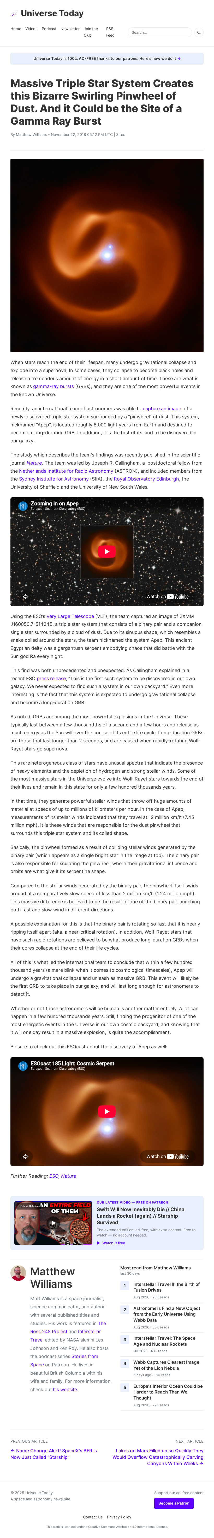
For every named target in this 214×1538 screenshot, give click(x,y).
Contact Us (93, 1517)
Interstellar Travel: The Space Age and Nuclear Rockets (164, 1341)
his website (65, 1389)
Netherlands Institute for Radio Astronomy (66, 471)
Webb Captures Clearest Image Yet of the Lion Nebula (166, 1365)
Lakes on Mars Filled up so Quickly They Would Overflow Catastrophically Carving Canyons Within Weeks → (158, 1457)
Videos (31, 28)
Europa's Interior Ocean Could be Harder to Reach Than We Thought (168, 1392)
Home (15, 28)
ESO (53, 1176)
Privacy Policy (119, 1517)
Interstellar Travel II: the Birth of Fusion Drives (166, 1287)
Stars (120, 134)
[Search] (199, 32)
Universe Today (52, 13)
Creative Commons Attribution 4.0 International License (127, 1527)
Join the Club (91, 31)
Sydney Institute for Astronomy (54, 479)
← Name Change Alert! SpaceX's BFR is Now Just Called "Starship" (53, 1454)
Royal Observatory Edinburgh (146, 479)
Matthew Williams (31, 134)
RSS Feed (110, 31)
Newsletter (70, 28)
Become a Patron (173, 1503)
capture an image (162, 408)
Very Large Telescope (70, 616)
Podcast (49, 28)
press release (51, 678)
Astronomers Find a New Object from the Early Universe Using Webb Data (166, 1314)
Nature (34, 463)
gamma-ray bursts (53, 386)
